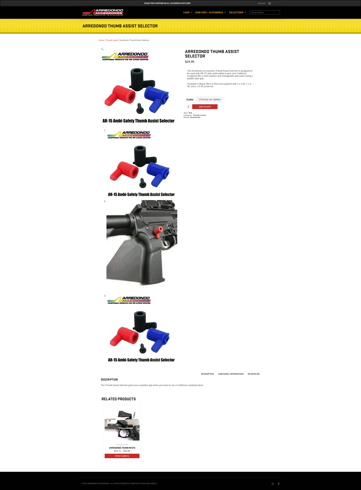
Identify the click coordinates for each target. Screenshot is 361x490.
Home (101, 40)
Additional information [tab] (231, 373)
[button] (102, 49)
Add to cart (205, 106)
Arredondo (195, 117)
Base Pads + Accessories (209, 12)
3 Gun (186, 12)
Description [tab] (207, 373)
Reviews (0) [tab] (253, 373)
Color (189, 99)
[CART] (269, 3)
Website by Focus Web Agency (143, 483)
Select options (122, 456)
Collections (236, 12)
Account (261, 3)
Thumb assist (112, 40)
